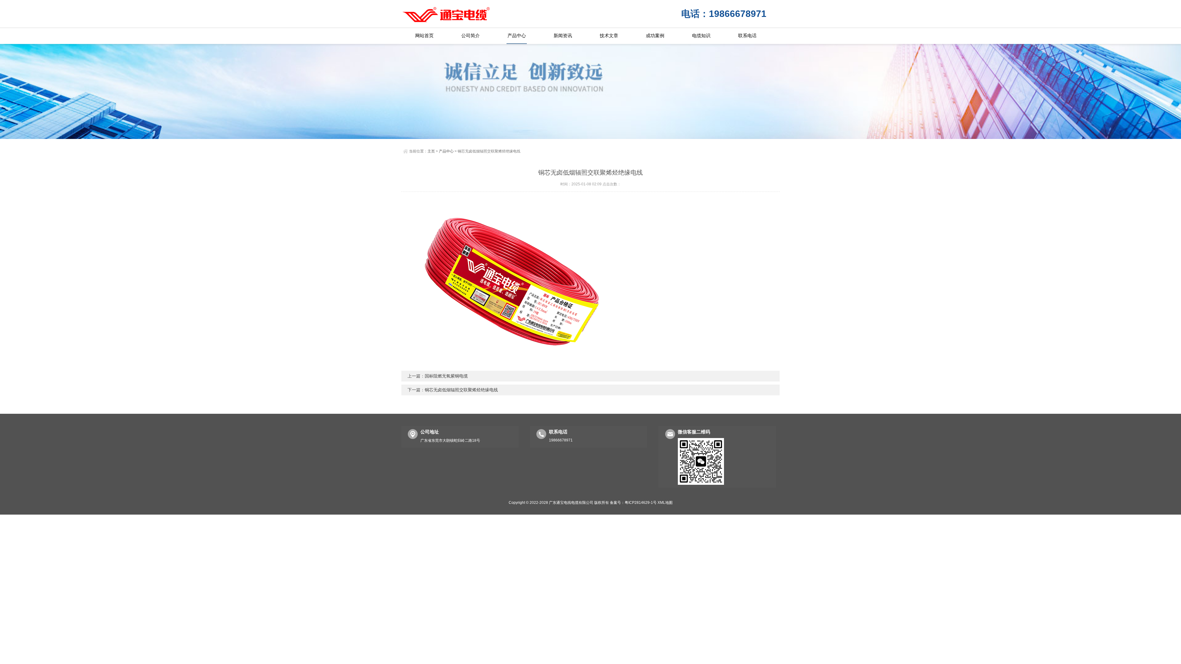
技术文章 (609, 35)
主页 (431, 151)
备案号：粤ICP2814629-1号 (633, 502)
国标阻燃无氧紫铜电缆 (446, 376)
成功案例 (655, 35)
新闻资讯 (563, 35)
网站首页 (424, 35)
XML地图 (665, 502)
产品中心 (516, 35)
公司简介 (470, 35)
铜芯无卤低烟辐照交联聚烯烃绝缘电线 (461, 389)
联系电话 (747, 35)
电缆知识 (701, 35)
